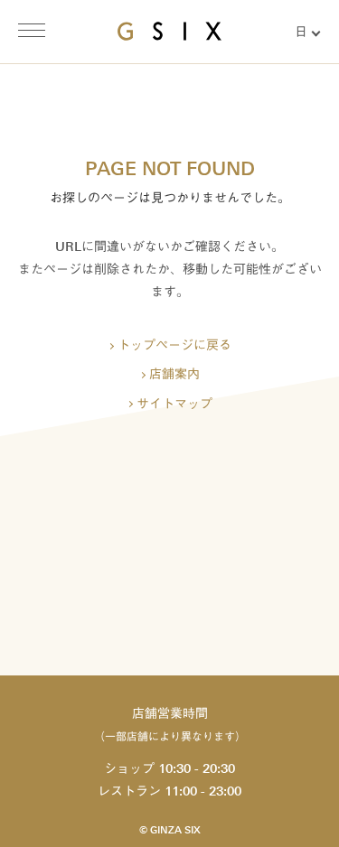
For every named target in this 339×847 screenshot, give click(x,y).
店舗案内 (174, 374)
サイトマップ (174, 404)
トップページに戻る (174, 345)
